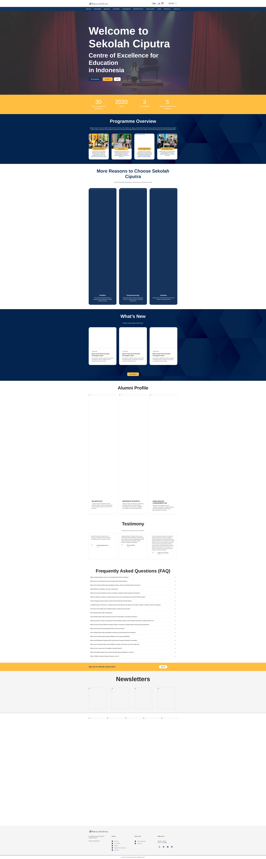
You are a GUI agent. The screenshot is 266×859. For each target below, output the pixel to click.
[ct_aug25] (167, 698)
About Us (116, 841)
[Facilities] (102, 246)
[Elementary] (122, 147)
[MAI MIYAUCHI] (102, 446)
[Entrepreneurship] (133, 246)
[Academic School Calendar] (113, 847)
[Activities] (163, 246)
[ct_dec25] (121, 698)
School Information (141, 841)
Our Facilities (117, 843)
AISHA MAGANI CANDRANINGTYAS (160, 502)
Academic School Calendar (120, 847)
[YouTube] (167, 847)
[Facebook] (163, 847)
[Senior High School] (167, 147)
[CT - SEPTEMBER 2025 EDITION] (144, 698)
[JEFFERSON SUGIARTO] (133, 446)
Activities (116, 845)
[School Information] (136, 841)
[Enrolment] (113, 850)
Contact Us (139, 843)
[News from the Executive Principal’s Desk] (102, 346)
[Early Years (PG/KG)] (99, 147)
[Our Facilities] (113, 843)
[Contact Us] (136, 843)
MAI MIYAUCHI (97, 501)
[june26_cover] (98, 698)
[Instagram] (159, 847)
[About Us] (113, 841)
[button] (91, 9)
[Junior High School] (144, 147)
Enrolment (116, 850)
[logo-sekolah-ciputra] (98, 3)
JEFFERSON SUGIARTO (131, 501)
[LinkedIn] (172, 847)
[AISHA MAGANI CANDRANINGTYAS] (163, 446)
